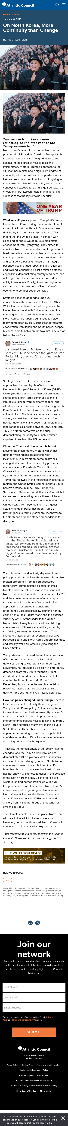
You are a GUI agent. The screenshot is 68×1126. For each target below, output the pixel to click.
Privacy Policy (12, 1064)
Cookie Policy (28, 1064)
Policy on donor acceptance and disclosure (34, 1080)
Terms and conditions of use (49, 1064)
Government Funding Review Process (34, 1075)
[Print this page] (30, 923)
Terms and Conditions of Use (24, 1020)
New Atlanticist (11, 14)
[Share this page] (37, 923)
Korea (7, 880)
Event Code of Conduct (26, 1091)
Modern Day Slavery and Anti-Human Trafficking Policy (34, 1085)
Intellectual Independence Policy (34, 1070)
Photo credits (46, 1091)
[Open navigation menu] (63, 4)
